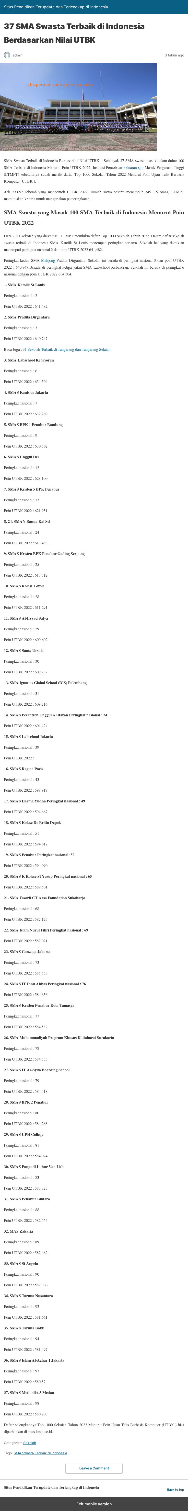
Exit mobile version (94, 1503)
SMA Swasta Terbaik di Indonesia (40, 1453)
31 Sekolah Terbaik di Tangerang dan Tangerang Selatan (66, 349)
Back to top (175, 1489)
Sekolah (29, 1443)
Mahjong (48, 260)
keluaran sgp (133, 167)
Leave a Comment (94, 1468)
